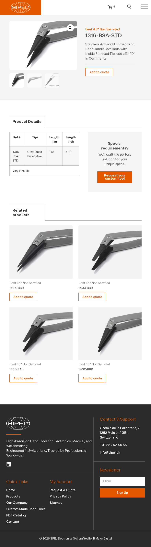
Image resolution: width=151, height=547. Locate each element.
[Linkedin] (8, 464)
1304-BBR (16, 287)
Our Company (17, 502)
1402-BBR (85, 369)
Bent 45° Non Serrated (102, 29)
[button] (70, 27)
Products (13, 496)
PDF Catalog (16, 515)
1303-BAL (16, 369)
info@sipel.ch (110, 452)
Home (10, 490)
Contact (12, 521)
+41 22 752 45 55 (113, 445)
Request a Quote (63, 490)
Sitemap (56, 502)
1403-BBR (85, 287)
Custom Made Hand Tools (25, 509)
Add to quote (99, 72)
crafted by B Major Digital (95, 538)
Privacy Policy (60, 496)
